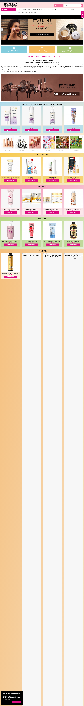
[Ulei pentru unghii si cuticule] (73, 166)
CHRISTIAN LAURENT (65, 9)
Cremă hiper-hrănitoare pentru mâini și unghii (11, 241)
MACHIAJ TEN (7, 150)
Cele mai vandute (25, 12)
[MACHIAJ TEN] (7, 142)
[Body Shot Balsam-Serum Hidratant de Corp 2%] (52, 230)
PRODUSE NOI (72, 9)
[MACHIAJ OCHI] (21, 142)
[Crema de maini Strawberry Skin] (31, 230)
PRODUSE (6, 9)
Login (68, 1)
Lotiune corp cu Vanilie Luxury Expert (73, 241)
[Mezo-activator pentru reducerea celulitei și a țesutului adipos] (73, 115)
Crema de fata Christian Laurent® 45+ (52, 209)
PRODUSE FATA (49, 150)
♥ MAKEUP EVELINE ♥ (42, 155)
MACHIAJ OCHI (21, 150)
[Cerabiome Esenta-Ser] (52, 116)
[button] (7, 702)
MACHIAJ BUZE (35, 150)
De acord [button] (16, 702)
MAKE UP (29, 9)
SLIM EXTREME (52, 9)
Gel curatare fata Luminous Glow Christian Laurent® (12, 177)
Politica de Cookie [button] (6, 699)
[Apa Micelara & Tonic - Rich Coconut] (73, 198)
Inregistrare (74, 1)
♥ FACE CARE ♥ (42, 187)
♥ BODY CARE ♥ (42, 219)
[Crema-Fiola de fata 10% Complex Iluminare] (31, 198)
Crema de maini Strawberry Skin (31, 241)
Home (19, 9)
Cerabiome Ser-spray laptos (31, 126)
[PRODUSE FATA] (49, 142)
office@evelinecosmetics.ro (14, 1)
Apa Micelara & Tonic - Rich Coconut (73, 209)
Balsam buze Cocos (52, 177)
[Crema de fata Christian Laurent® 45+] (52, 198)
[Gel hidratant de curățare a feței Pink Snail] (10, 198)
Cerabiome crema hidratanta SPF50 (10, 126)
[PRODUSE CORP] (62, 142)
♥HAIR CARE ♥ (42, 251)
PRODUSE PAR (76, 150)
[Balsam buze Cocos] (52, 166)
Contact (35, 12)
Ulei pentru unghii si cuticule (73, 177)
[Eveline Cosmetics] (10, 5)
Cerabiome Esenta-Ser (52, 126)
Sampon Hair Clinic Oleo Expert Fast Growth (10, 273)
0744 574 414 (4, 1)
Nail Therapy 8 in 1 (31, 177)
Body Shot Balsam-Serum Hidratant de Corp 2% (53, 241)
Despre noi (31, 12)
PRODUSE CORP (62, 150)
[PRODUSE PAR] (76, 142)
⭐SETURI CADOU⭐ (24, 9)
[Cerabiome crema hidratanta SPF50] (10, 116)
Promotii (19, 12)
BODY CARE (40, 9)
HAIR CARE (46, 9)
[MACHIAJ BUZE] (35, 142)
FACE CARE (35, 9)
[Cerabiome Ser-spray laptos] (31, 116)
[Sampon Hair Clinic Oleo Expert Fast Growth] (10, 262)
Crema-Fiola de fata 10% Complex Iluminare (31, 209)
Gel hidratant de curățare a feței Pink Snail (10, 209)
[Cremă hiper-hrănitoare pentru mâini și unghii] (10, 230)
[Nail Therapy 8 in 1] (31, 166)
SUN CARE (58, 9)
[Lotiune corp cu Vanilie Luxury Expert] (73, 230)
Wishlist (81, 1)
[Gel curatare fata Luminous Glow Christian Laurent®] (10, 166)
